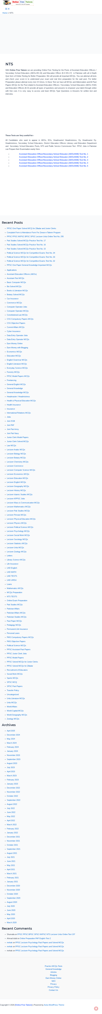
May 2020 (11, 914)
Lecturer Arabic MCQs (16, 450)
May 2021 (11, 865)
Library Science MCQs (16, 560)
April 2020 (11, 918)
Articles (54, 972)
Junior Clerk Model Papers (17, 437)
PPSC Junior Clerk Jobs (17, 654)
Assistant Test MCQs (15, 278)
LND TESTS (12, 576)
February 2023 (13, 780)
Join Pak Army (13, 429)
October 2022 (12, 796)
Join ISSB (11, 421)
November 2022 (13, 792)
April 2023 (11, 772)
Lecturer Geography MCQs (18, 486)
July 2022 (11, 808)
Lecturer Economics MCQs (18, 474)
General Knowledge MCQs (18, 392)
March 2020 (12, 923)
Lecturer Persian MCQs (16, 515)
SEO (53, 981)
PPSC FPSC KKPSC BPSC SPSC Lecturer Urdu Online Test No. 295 (35, 236)
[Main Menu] (7, 9)
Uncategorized (13, 694)
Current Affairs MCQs (16, 327)
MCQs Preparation (14, 592)
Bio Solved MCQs (14, 286)
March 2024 (12, 743)
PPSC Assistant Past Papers (18, 649)
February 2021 (13, 878)
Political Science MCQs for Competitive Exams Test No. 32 (31, 261)
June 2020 (11, 910)
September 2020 (13, 898)
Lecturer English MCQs (16, 482)
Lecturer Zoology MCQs (16, 552)
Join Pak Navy (13, 433)
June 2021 (11, 861)
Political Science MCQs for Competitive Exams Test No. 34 (31, 253)
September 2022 (13, 800)
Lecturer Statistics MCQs (17, 543)
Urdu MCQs (12, 703)
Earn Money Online (15, 344)
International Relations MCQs (19, 413)
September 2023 (13, 759)
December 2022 (13, 788)
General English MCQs (16, 384)
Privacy (53, 984)
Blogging (53, 975)
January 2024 (12, 751)
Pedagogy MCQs (14, 625)
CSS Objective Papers (16, 323)
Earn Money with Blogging (17, 348)
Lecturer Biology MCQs (16, 454)
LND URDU (12, 580)
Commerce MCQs (14, 303)
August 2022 (12, 804)
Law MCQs (11, 446)
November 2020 (13, 890)
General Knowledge (15, 388)
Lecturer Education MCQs (17, 478)
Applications (12, 270)
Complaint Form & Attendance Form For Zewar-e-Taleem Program (34, 233)
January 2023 (12, 784)
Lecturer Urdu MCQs (15, 548)
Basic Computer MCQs (16, 282)
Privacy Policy (53, 987)
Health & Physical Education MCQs (21, 401)
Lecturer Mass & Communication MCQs (23, 503)
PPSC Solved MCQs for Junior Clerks (22, 662)
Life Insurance (12, 564)
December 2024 (13, 735)
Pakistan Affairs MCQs (16, 613)
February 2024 (13, 747)
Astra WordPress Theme (54, 1005)
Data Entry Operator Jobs (17, 335)
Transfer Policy (13, 690)
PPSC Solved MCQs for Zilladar (20, 666)
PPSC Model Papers (15, 658)
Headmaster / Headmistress (18, 397)
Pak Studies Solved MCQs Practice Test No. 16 (26, 245)
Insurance (11, 409)
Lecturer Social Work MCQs (18, 535)
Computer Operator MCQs (18, 311)
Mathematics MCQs (15, 588)
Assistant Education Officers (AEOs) (22, 274)
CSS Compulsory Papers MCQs (20, 319)
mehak (9, 943)
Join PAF (10, 425)
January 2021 (12, 882)
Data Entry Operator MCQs (18, 339)
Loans (9, 584)
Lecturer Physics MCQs (17, 523)
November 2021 (13, 841)
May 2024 (11, 739)
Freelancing (11, 380)
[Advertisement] (51, 35)
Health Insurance (14, 405)
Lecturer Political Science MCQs (20, 527)
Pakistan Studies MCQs (16, 617)
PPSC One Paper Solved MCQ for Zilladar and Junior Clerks (31, 228)
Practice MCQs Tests (53, 966)
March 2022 (12, 825)
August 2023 (12, 763)
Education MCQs (14, 356)
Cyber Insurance (13, 331)
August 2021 (12, 853)
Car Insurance (12, 299)
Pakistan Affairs (13, 609)
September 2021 (13, 849)
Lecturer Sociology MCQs (17, 539)
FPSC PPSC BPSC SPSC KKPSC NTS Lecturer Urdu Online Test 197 (46, 934)
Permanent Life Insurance (17, 629)
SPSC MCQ (12, 682)
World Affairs (12, 707)
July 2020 (11, 906)
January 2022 (12, 833)
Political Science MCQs (16, 646)
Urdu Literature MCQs (16, 698)
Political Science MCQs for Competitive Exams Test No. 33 (31, 257)
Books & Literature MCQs (17, 291)
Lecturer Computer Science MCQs (21, 470)
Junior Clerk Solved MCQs (18, 441)
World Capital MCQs (15, 711)
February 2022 (13, 829)
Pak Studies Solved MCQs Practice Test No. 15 (26, 249)
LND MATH (11, 572)
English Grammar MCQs (17, 360)
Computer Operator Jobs (17, 307)
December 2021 (13, 837)
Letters (9, 556)
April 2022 (11, 820)
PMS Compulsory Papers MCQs (20, 637)
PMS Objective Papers (16, 641)
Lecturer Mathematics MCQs (19, 507)
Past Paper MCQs (14, 621)
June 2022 (11, 812)
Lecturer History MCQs (16, 490)
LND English (12, 568)
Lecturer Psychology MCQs (18, 531)
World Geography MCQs (17, 715)
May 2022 (11, 816)
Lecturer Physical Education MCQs (21, 519)
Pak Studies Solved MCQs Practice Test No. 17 (26, 241)
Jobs (9, 417)
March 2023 (12, 776)
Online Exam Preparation (17, 601)
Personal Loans (13, 633)
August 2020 (12, 902)
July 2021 (11, 857)
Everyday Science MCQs (17, 368)
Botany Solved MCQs (16, 295)
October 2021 (12, 845)
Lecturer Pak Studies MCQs (18, 511)
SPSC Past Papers (15, 686)
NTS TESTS (12, 597)
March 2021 (12, 874)
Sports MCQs (12, 678)
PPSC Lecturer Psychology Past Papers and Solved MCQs (39, 943)
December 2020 (13, 886)
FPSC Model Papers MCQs (18, 376)
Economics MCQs (14, 352)
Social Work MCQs (15, 674)
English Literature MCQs (17, 364)
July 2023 (11, 767)
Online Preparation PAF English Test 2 (35, 938)
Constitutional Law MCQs (17, 315)
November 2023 (13, 755)
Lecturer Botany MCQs (16, 458)
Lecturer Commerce (15, 466)
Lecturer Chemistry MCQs (17, 462)
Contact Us (53, 990)
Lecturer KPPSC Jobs (16, 499)
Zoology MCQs (13, 719)
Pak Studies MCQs (15, 605)
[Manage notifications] (96, 1009)
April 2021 (11, 869)
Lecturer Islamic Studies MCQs (19, 495)
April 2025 (11, 731)
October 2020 (12, 894)
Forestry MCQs (13, 372)
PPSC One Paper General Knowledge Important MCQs (29, 265)
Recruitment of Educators (17, 670)
